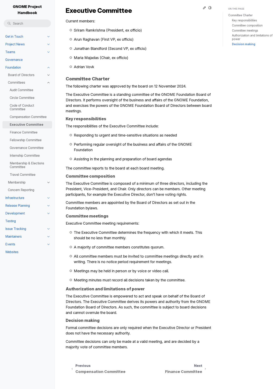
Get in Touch (14, 36)
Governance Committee (27, 148)
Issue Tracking (15, 229)
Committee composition (247, 25)
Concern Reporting (21, 190)
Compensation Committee (28, 117)
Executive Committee (26, 125)
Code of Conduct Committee (22, 107)
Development (15, 213)
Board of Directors (21, 75)
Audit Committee (21, 90)
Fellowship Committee (26, 140)
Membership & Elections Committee (27, 165)
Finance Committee (24, 132)
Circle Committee (22, 98)
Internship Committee (25, 155)
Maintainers (13, 236)
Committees (16, 82)
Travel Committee (22, 175)
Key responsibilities (244, 20)
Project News (15, 44)
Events (10, 244)
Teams (10, 52)
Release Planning (17, 206)
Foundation (13, 67)
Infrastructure (14, 198)
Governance (14, 60)
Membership (17, 182)
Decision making (243, 44)
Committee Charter (240, 15)
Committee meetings (245, 30)
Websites (11, 252)
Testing (10, 221)
